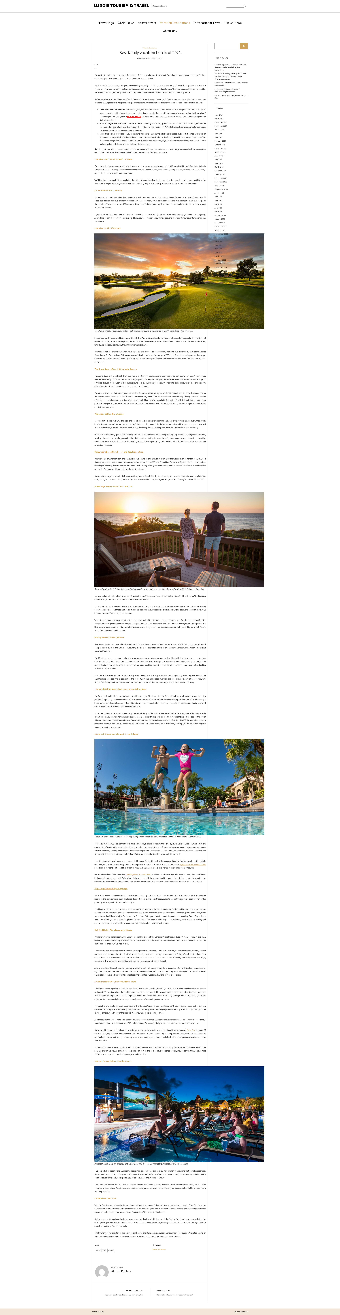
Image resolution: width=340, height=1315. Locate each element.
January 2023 (219, 219)
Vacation (111, 1250)
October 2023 (219, 185)
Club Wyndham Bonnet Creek (138, 874)
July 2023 (218, 196)
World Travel (126, 23)
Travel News (233, 23)
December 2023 (220, 178)
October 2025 (219, 130)
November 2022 (220, 226)
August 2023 (219, 193)
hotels (104, 1250)
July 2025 (218, 133)
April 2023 (218, 208)
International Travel (207, 23)
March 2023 (218, 211)
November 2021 (220, 271)
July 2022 (218, 241)
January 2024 (219, 174)
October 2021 (219, 275)
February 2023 (220, 215)
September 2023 (221, 189)
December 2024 (220, 148)
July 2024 (218, 159)
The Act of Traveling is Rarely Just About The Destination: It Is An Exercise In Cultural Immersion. (230, 76)
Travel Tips (106, 23)
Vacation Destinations (175, 23)
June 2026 (218, 115)
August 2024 (219, 156)
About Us (169, 31)
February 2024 (220, 170)
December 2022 (220, 223)
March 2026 (218, 118)
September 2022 (221, 234)
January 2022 (219, 263)
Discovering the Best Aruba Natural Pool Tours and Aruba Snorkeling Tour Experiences (230, 67)
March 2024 (218, 167)
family (98, 1250)
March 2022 (218, 256)
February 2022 (220, 260)
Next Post (175, 1292)
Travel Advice (147, 23)
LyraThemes (244, 1312)
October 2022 (219, 230)
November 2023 (220, 182)
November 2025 (220, 126)
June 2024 (218, 163)
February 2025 (220, 141)
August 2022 (219, 237)
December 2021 (220, 267)
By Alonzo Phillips (143, 58)
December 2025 (220, 122)
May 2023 (218, 204)
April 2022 (218, 252)
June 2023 (218, 200)
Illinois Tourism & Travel (120, 5)
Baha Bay (191, 1030)
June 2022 (218, 245)
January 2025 (219, 144)
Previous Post (124, 1292)
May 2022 (218, 249)
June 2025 (218, 137)
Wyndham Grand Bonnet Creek (193, 864)
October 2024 (219, 152)
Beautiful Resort (220, 300)
